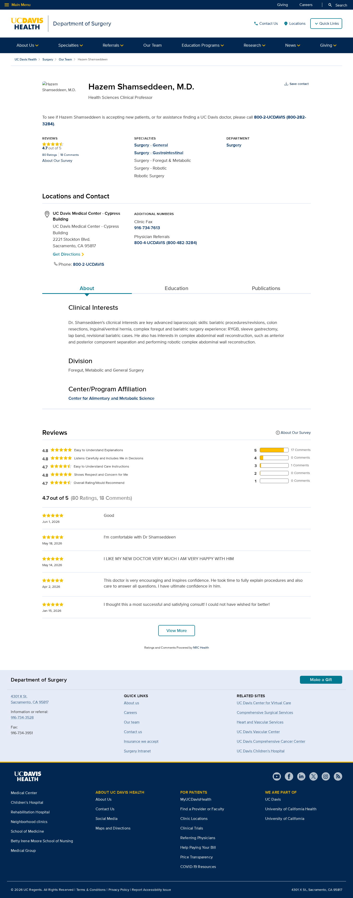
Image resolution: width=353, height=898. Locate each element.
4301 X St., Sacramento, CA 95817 (317, 889)
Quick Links (329, 23)
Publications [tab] (266, 288)
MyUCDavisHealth (195, 799)
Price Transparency (196, 857)
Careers (305, 4)
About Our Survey (57, 160)
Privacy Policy (119, 889)
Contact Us (266, 23)
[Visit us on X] (311, 776)
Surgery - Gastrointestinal (158, 153)
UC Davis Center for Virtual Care (264, 703)
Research (252, 45)
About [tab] (87, 288)
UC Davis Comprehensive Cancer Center (271, 741)
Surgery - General (151, 145)
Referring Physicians (197, 838)
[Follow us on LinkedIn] (299, 776)
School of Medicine (27, 831)
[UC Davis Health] (27, 776)
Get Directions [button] (66, 254)
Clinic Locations (194, 818)
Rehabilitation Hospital (30, 812)
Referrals (111, 45)
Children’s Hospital (27, 802)
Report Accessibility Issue (151, 889)
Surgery (48, 59)
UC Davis (273, 799)
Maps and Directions (113, 828)
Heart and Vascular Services (260, 722)
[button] (27, 45)
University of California (284, 818)
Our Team (152, 45)
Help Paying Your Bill (198, 847)
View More (176, 630)
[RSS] (336, 776)
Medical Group (23, 850)
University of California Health (290, 809)
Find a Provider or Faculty (202, 809)
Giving (282, 4)
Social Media (106, 818)
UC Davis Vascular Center (258, 731)
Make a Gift (321, 680)
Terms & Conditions (91, 889)
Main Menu (17, 4)
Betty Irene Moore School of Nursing (42, 841)
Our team (132, 722)
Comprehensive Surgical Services (265, 712)
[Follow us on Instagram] (324, 776)
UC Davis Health (26, 59)
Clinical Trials (191, 828)
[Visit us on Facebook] (287, 776)
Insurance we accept (141, 741)
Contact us (133, 731)
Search (337, 5)
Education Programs (200, 45)
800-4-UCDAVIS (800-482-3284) (165, 243)
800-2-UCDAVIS (88, 264)
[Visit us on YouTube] (277, 776)
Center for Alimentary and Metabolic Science (111, 398)
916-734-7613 (147, 228)
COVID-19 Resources (198, 866)
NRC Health (201, 647)
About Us (25, 45)
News (290, 45)
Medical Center (24, 793)
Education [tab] (176, 288)
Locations (294, 23)
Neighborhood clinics (29, 821)
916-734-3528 (22, 717)
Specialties (68, 45)
